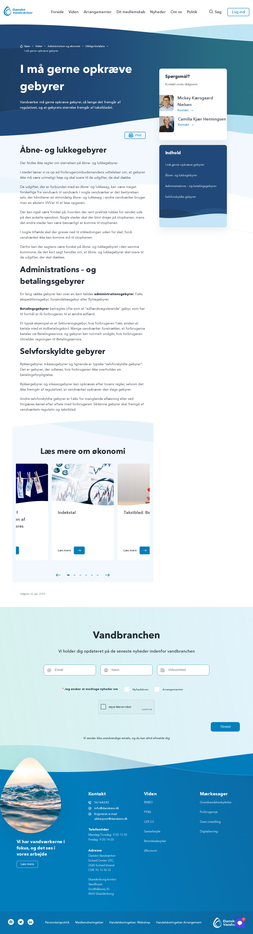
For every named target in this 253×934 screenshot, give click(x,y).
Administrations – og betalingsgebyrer (191, 186)
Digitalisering (209, 831)
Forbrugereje (209, 812)
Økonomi (150, 850)
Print (138, 135)
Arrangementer (169, 689)
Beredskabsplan (155, 841)
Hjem (27, 46)
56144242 (101, 803)
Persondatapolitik (57, 922)
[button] (58, 575)
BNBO (148, 802)
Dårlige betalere (95, 46)
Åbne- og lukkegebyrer (181, 175)
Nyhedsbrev (137, 689)
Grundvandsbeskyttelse (216, 802)
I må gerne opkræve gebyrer (184, 165)
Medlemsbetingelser (89, 922)
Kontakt (183, 110)
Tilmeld (225, 727)
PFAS (147, 812)
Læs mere (27, 864)
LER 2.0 (149, 822)
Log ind (238, 11)
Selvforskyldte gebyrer (180, 197)
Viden (38, 46)
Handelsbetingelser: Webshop (129, 922)
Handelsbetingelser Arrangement (179, 922)
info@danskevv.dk (106, 808)
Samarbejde (152, 831)
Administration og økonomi (64, 46)
